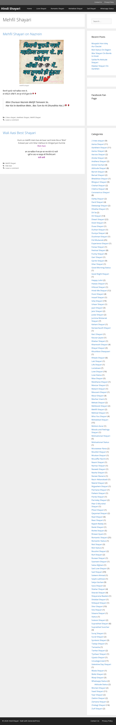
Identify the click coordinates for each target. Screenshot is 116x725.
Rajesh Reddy (98, 523)
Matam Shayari (98, 388)
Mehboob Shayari (100, 406)
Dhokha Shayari (99, 209)
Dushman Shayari (100, 236)
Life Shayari (97, 364)
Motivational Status (100, 442)
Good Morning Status (101, 267)
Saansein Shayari (99, 561)
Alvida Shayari (98, 158)
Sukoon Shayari (98, 620)
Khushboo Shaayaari (101, 351)
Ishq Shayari (97, 301)
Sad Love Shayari (99, 568)
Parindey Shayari (99, 500)
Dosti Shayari (97, 222)
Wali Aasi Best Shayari (19, 132)
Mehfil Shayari (35, 117)
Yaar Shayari (97, 694)
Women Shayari (99, 688)
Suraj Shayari (98, 633)
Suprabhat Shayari (100, 623)
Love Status (97, 375)
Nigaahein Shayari (100, 486)
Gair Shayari (97, 257)
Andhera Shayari (99, 161)
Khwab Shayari (98, 357)
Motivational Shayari (101, 436)
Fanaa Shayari (98, 247)
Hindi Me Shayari (99, 290)
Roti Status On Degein (101, 49)
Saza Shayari (97, 585)
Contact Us (98, 2)
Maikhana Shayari (100, 382)
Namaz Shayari (98, 465)
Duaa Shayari (98, 226)
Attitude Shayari (99, 168)
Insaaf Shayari (98, 297)
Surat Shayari (98, 636)
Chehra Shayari (98, 189)
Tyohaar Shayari (99, 654)
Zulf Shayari (97, 708)
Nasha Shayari (98, 472)
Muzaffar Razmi (99, 458)
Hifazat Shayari (98, 287)
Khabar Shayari (98, 341)
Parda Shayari (98, 496)
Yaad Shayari (97, 691)
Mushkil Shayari (99, 452)
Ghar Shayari (97, 264)
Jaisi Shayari (97, 311)
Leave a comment (12, 120)
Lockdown (96, 368)
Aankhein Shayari (23, 117)
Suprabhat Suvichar (100, 627)
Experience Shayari (100, 243)
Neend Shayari (98, 483)
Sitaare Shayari (98, 613)
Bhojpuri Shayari (99, 182)
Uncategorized (98, 661)
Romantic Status (99, 541)
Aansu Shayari (98, 151)
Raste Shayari (98, 527)
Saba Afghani (98, 565)
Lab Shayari (97, 361)
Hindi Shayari (10, 8)
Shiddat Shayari (99, 599)
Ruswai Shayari (98, 558)
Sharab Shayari (98, 592)
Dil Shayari (96, 216)
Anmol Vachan (98, 165)
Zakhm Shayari (98, 698)
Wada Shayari (98, 670)
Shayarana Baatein (100, 596)
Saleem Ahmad (98, 575)
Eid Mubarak (97, 240)
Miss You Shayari (99, 416)
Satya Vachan (98, 582)
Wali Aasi (8, 166)
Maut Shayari (98, 395)
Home (29, 8)
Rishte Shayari (98, 530)
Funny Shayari (98, 254)
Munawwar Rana (99, 448)
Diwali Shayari (98, 219)
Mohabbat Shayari (75, 8)
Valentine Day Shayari (101, 664)
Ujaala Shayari (98, 657)
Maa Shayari (97, 378)
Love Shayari (41, 8)
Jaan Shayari (97, 307)
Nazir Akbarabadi (100, 479)
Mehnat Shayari (99, 413)
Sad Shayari (91, 8)
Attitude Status (101, 684)
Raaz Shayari (97, 520)
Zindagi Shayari (99, 705)
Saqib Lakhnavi (98, 579)
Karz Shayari (97, 334)
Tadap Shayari (98, 643)
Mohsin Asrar (98, 426)
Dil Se (94, 212)
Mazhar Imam (98, 399)
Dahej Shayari (98, 198)
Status (94, 616)
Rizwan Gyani (98, 534)
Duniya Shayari (98, 233)
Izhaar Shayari (98, 304)
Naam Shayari (98, 462)
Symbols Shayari (99, 640)
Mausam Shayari (99, 392)
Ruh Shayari (97, 554)
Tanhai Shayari (98, 650)
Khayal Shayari (98, 348)
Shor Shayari (97, 606)
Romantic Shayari (57, 8)
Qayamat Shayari (99, 513)
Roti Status (96, 547)
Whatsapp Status (107, 8)
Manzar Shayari (99, 385)
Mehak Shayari (98, 402)
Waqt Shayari (98, 677)
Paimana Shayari (99, 490)
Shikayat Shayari (99, 603)
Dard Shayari (97, 202)
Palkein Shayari (98, 493)
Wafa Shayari (98, 674)
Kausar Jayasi (98, 337)
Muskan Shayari (99, 455)
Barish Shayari (98, 171)
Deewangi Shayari (100, 205)
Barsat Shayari (98, 175)
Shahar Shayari (98, 589)
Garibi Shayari (98, 260)
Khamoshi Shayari (100, 344)
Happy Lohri (97, 280)
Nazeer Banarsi (98, 476)
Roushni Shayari (99, 551)
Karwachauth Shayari (101, 328)
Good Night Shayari (100, 274)
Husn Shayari (98, 294)
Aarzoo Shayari (98, 154)
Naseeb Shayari (99, 469)
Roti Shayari (97, 544)
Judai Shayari (98, 314)
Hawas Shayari (98, 283)
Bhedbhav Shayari (100, 178)
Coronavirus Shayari (101, 192)
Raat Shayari (97, 517)
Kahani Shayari (98, 324)
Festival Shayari (99, 250)
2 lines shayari (10, 117)
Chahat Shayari (98, 185)
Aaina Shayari (98, 144)
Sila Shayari (97, 609)
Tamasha (96, 647)
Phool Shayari (98, 510)
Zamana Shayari (99, 701)
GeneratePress (34, 721)
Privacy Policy (109, 2)
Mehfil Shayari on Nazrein (22, 34)
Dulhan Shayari (98, 229)
